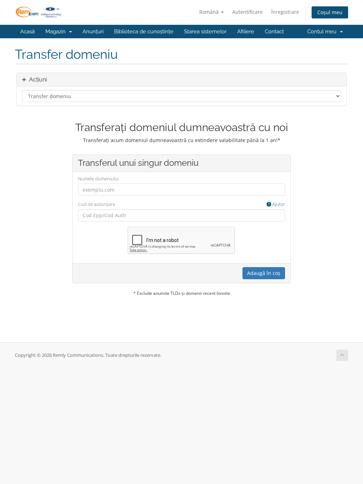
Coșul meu (329, 12)
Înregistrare (285, 12)
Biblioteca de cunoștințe (143, 31)
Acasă (27, 31)
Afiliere (245, 31)
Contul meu (323, 31)
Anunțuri (93, 31)
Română (209, 12)
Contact (274, 31)
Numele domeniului (98, 178)
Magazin (56, 31)
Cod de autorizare (181, 204)
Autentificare (247, 12)
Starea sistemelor (205, 31)
